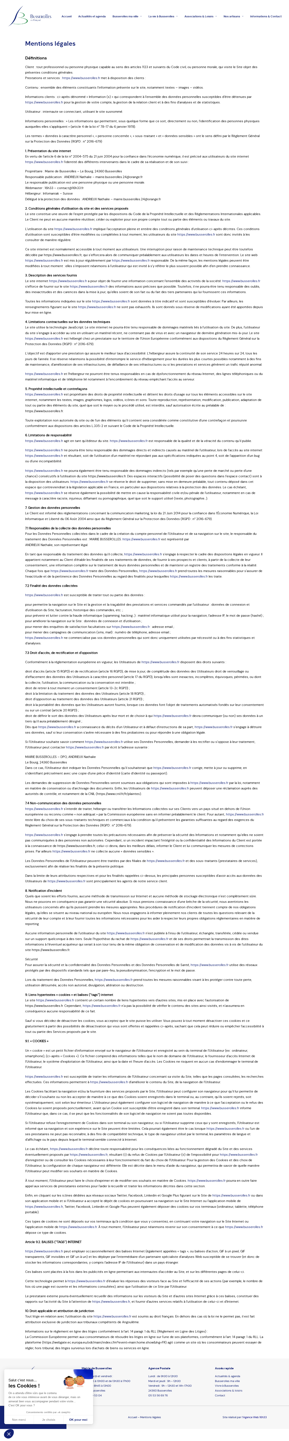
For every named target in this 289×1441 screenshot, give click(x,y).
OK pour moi (78, 1419)
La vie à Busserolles (161, 16)
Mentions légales (150, 1417)
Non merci (19, 1419)
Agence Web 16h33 (255, 1417)
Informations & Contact (266, 16)
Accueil (67, 16)
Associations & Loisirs (198, 16)
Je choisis (48, 1419)
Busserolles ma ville (125, 16)
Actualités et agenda (92, 16)
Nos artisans (232, 16)
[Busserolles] (29, 16)
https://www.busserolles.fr (81, 78)
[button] (9, 1434)
